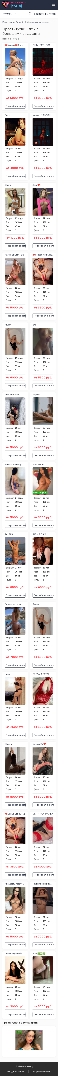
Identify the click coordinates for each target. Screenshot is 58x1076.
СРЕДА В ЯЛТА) (41, 674)
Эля (34, 325)
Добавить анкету (24, 1066)
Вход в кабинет (15, 1071)
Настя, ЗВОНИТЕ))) (14, 255)
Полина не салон (13, 604)
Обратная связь (42, 1071)
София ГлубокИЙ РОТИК (15, 953)
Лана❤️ (36, 185)
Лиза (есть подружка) (15, 884)
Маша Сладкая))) (13, 464)
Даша (7, 115)
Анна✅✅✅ (39, 953)
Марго (8, 185)
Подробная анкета (15, 106)
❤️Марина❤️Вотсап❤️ (15, 45)
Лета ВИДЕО (39, 464)
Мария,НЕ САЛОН (41, 115)
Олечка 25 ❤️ (39, 744)
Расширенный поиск (44, 13)
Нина (7, 674)
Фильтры (7, 13)
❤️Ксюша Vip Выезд (43, 255)
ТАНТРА (9, 534)
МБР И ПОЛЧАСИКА (43, 814)
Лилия (8, 325)
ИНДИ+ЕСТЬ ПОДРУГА (43, 45)
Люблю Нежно (12, 394)
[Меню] (53, 5)
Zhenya (8, 744)
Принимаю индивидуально (43, 884)
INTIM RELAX (39, 534)
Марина (36, 394)
